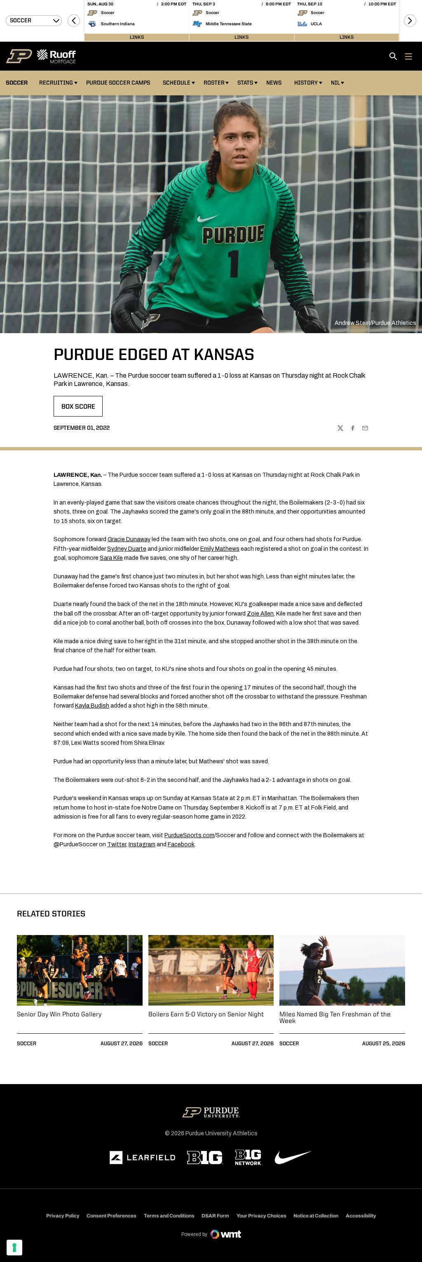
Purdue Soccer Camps (119, 83)
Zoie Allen (260, 614)
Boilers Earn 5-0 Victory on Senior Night (206, 1014)
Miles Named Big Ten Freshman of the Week (335, 1018)
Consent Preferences (111, 1216)
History (306, 83)
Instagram (142, 844)
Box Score (82, 409)
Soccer (26, 1044)
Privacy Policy (63, 1216)
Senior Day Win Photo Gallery (59, 1014)
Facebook (181, 844)
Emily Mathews (219, 549)
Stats (245, 83)
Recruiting (56, 83)
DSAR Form (215, 1216)
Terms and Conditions (169, 1216)
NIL (335, 83)
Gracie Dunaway (129, 539)
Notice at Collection (315, 1216)
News (273, 83)
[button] (74, 20)
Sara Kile (111, 558)
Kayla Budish (92, 706)
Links (137, 37)
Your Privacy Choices (261, 1216)
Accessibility (361, 1215)
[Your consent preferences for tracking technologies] (14, 1247)
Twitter (116, 844)
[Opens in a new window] (143, 1157)
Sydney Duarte (126, 549)
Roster (214, 83)
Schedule (176, 83)
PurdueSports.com (189, 835)
